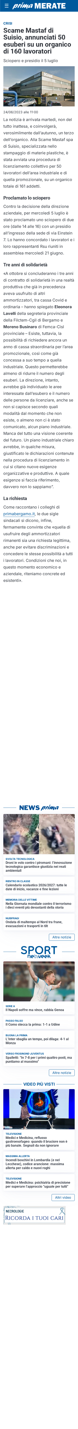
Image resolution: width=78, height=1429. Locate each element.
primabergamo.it (19, 513)
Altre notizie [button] (61, 937)
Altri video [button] (63, 1197)
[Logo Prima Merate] (39, 5)
